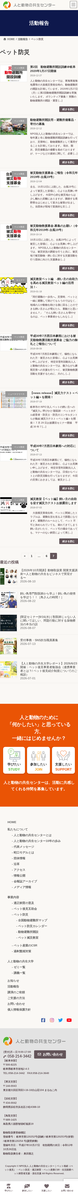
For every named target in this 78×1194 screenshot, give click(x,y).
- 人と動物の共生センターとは (32, 835)
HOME (11, 822)
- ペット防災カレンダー (31, 926)
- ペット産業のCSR (24, 945)
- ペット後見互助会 (24, 908)
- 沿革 (16, 864)
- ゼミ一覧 (18, 967)
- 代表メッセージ (23, 846)
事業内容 (13, 897)
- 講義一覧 (18, 972)
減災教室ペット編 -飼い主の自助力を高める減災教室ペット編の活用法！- (54, 283)
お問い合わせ (16, 1003)
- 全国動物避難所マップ (31, 920)
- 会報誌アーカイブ (24, 881)
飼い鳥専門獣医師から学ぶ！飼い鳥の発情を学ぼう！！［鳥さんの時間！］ (48, 595)
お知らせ (13, 980)
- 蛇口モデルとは (23, 852)
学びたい (9, 1190)
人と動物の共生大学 (20, 961)
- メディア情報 (21, 887)
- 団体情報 (18, 858)
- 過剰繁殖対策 (21, 951)
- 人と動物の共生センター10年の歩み (36, 841)
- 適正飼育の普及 (23, 903)
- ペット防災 (20, 914)
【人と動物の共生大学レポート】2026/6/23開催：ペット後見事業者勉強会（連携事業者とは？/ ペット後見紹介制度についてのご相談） (48, 669)
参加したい (27, 1190)
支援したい (46, 1190)
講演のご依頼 (16, 992)
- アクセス (18, 869)
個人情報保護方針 (19, 1009)
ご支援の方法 (16, 998)
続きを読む (68, 109)
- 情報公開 (18, 875)
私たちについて (17, 829)
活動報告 (13, 986)
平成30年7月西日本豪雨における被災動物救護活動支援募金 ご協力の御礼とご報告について (54, 340)
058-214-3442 (19, 1056)
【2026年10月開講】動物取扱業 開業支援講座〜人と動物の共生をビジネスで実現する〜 (49, 574)
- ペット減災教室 (27, 937)
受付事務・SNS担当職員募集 (39, 640)
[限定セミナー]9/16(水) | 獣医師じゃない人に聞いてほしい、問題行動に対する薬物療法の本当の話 (48, 620)
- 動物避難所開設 (27, 931)
